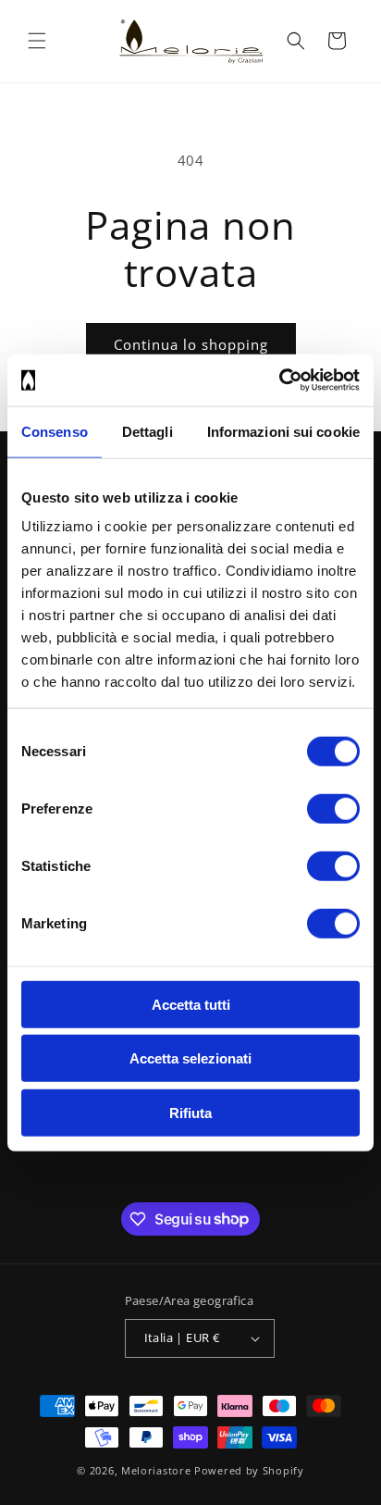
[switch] (333, 808)
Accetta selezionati (190, 1058)
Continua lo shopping (191, 344)
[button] (37, 40)
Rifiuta (190, 1112)
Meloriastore (155, 1470)
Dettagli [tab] (147, 431)
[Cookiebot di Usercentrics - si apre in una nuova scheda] (279, 380)
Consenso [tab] (54, 431)
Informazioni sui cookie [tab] (283, 431)
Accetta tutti (191, 1004)
